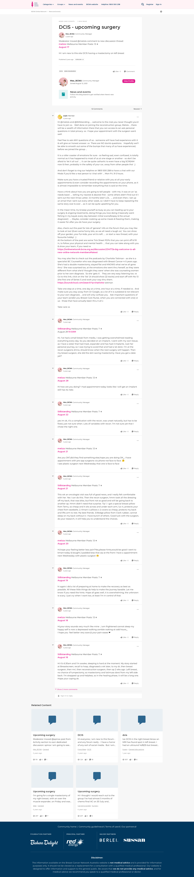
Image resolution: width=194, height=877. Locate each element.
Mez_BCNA (70, 34)
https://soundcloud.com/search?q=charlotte (81, 282)
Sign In (159, 4)
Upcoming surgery (44, 735)
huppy (124, 749)
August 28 (63, 380)
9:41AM (72, 332)
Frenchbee (82, 749)
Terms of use (111, 826)
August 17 (64, 47)
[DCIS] (97, 720)
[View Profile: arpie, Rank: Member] (60, 117)
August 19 (63, 580)
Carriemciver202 (84, 806)
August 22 (63, 414)
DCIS (80, 735)
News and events (55, 11)
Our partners (128, 826)
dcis (124, 735)
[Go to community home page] (34, 4)
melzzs (62, 44)
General (46, 749)
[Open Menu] (161, 11)
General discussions (136, 749)
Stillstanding (64, 329)
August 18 (63, 620)
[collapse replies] (53, 115)
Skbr (35, 806)
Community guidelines (90, 826)
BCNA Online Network (38, 11)
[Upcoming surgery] (52, 720)
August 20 (63, 543)
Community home (67, 826)
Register (149, 4)
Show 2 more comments (67, 689)
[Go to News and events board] (63, 94)
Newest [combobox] (138, 109)
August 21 (63, 451)
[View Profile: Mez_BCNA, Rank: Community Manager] (61, 35)
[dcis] (142, 720)
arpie (65, 116)
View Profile (129, 81)
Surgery (95, 806)
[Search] (142, 4)
